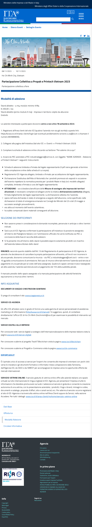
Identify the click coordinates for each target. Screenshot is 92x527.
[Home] (14, 16)
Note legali (5, 505)
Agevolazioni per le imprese (49, 482)
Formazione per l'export (47, 478)
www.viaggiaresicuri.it (34, 295)
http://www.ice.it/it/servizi (37, 312)
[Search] (73, 19)
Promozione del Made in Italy (49, 471)
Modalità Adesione (13, 419)
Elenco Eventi (17, 27)
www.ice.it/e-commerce (66, 348)
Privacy (4, 507)
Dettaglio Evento (33, 27)
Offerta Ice (8, 413)
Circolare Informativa (13, 426)
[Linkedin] (88, 36)
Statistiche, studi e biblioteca (49, 475)
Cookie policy (6, 512)
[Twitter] (84, 36)
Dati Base (8, 406)
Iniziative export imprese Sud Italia (51, 480)
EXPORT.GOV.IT (7, 355)
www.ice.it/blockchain (71, 341)
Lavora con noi (44, 450)
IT (68, 12)
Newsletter (38, 500)
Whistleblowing (45, 457)
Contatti (42, 459)
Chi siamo (43, 448)
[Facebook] (80, 36)
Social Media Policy (8, 514)
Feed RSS (5, 517)
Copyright (5, 503)
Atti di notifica (44, 455)
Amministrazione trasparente (49, 452)
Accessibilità (6, 510)
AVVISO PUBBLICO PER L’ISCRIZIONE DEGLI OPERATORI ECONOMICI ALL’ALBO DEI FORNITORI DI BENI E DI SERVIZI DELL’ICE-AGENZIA (54, 488)
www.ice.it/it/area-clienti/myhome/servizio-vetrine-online (51, 396)
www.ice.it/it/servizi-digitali (19, 334)
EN (72, 12)
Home (5, 27)
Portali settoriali (45, 473)
